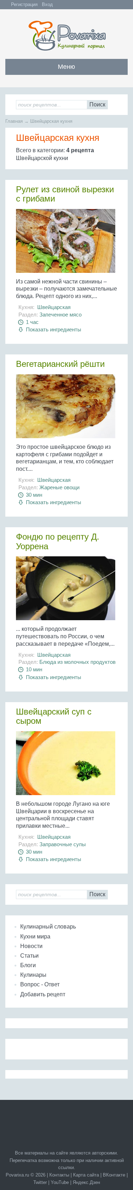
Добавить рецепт (42, 994)
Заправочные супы (62, 844)
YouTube (60, 1182)
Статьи (29, 956)
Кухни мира (35, 936)
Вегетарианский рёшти (60, 364)
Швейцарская (54, 307)
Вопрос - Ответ (40, 984)
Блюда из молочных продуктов (77, 662)
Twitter (40, 1182)
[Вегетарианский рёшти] (66, 409)
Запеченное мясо (60, 315)
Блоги (28, 965)
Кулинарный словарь (48, 927)
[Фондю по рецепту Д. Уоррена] (66, 591)
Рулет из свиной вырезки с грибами (65, 193)
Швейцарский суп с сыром (54, 716)
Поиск (97, 104)
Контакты (59, 1175)
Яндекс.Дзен (86, 1182)
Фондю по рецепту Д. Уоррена (57, 541)
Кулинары (33, 975)
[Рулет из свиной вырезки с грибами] (66, 243)
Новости (31, 946)
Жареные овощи (59, 487)
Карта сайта (86, 1175)
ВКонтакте (114, 1175)
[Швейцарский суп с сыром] (66, 765)
